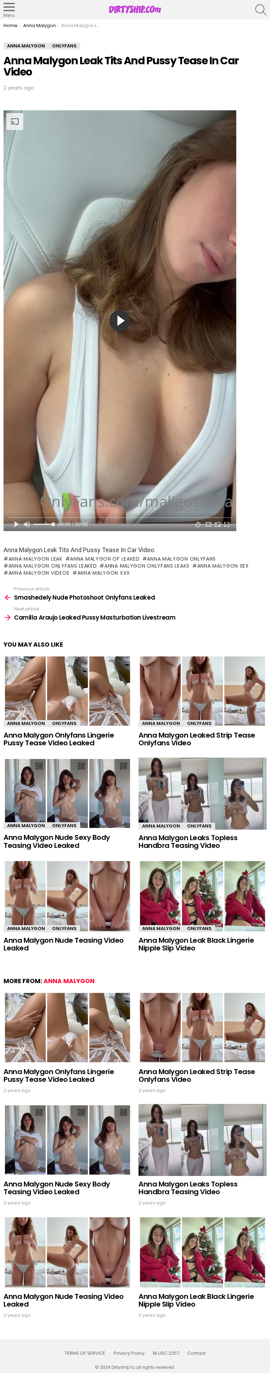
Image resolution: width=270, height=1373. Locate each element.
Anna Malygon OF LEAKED (104, 558)
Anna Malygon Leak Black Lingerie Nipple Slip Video (196, 944)
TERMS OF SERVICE (85, 1353)
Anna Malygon (26, 723)
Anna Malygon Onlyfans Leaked (52, 565)
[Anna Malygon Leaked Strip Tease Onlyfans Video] (202, 691)
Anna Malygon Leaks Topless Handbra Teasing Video (188, 842)
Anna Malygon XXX (103, 572)
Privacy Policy (129, 1353)
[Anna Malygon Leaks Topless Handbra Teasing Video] (202, 794)
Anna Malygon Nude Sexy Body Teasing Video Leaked (57, 841)
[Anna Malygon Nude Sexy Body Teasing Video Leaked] (67, 794)
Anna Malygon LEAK (35, 558)
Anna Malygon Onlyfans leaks (146, 565)
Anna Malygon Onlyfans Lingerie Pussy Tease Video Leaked (59, 739)
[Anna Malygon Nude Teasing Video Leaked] (67, 896)
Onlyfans (64, 723)
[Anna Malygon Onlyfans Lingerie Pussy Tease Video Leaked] (67, 691)
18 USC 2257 (166, 1353)
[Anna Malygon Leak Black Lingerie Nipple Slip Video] (202, 896)
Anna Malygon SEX (223, 565)
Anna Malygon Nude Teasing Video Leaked (64, 944)
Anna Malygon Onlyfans (181, 558)
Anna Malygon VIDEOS (39, 572)
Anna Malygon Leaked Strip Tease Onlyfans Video (197, 739)
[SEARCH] (260, 10)
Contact (196, 1353)
